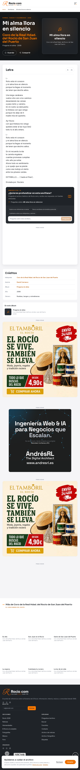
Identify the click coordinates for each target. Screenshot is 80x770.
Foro (4, 739)
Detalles (45, 764)
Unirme (31, 708)
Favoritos (45, 725)
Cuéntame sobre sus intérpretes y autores (22, 213)
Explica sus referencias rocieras (19, 209)
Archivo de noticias (48, 732)
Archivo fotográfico (48, 736)
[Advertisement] (40, 243)
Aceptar (70, 762)
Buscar (44, 722)
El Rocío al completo (9, 729)
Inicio (4, 9)
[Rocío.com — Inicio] (11, 3)
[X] (6, 702)
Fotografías (6, 732)
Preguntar (66, 219)
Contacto (45, 729)
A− (68, 70)
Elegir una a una (37, 764)
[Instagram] (10, 702)
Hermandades (7, 725)
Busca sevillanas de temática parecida (44, 209)
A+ (72, 70)
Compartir (26, 53)
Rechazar (59, 762)
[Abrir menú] (75, 3)
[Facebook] (3, 702)
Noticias (5, 722)
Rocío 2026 (6, 718)
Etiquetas (45, 739)
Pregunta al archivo (48, 718)
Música (4, 736)
